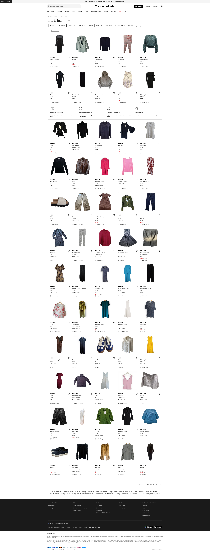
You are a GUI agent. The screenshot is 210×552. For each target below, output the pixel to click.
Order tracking (77, 506)
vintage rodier (65, 494)
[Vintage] (109, 11)
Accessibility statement (54, 527)
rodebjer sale (54, 494)
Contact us (122, 508)
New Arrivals (50, 11)
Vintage (106, 11)
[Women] (70, 11)
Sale (120, 11)
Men (73, 11)
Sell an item (138, 6)
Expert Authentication (85, 113)
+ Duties (100, 99)
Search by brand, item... (56, 6)
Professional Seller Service (103, 513)
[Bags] (89, 11)
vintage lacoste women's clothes (82, 494)
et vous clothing (151, 492)
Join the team (145, 513)
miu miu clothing (57, 492)
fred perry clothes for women (97, 492)
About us (144, 506)
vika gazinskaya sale (153, 494)
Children (79, 11)
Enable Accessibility (6, 1)
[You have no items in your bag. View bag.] (161, 6)
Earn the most (139, 113)
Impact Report (146, 510)
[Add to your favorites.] (69, 57)
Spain (72, 549)
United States (62, 549)
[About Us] (130, 11)
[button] (161, 6)
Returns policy (77, 510)
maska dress (109, 494)
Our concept (51, 506)
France (48, 549)
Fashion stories (146, 515)
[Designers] (63, 11)
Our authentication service (80, 508)
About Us (126, 11)
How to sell (99, 506)
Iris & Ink (56, 17)
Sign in (148, 6)
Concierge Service (53, 508)
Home (50, 17)
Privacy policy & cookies (81, 527)
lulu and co (133, 494)
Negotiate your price (56, 113)
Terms (72, 527)
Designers (59, 11)
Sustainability (145, 508)
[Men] (76, 11)
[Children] (83, 11)
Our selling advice (101, 508)
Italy (75, 549)
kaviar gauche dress (121, 494)
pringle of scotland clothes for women (121, 492)
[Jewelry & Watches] (102, 11)
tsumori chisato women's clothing (75, 492)
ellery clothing (139, 492)
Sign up (155, 6)
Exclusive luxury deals (113, 113)
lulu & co (141, 494)
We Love (113, 11)
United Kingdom (54, 549)
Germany (68, 549)
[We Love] (117, 11)
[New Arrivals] (55, 11)
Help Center (122, 506)
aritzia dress (99, 494)
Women (67, 11)
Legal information (65, 527)
